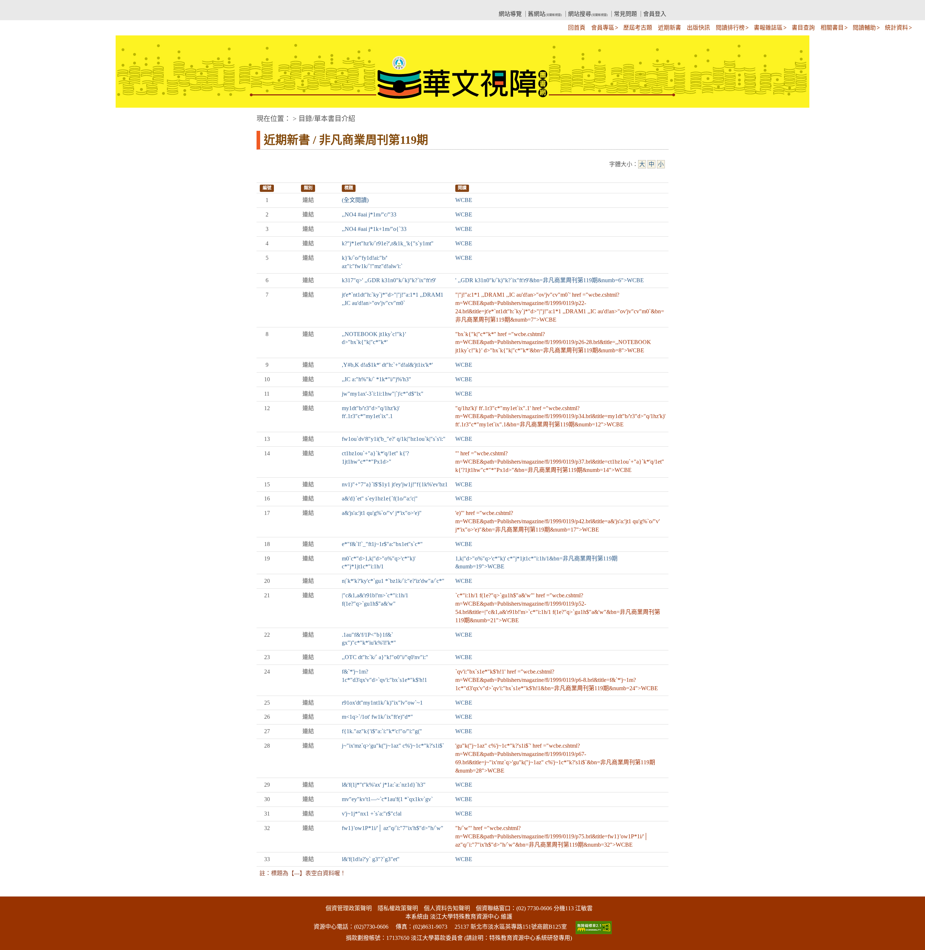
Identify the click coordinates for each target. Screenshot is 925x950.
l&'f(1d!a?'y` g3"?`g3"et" (371, 859)
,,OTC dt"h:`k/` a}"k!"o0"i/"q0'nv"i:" (385, 657)
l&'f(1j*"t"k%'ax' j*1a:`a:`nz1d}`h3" (384, 785)
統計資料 (896, 28)
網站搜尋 (588, 14)
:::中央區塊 (13, 115)
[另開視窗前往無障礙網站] (593, 927)
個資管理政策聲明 (349, 908)
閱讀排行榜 (730, 28)
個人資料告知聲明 (447, 908)
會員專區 (602, 28)
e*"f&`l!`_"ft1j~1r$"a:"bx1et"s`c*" (382, 544)
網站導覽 (510, 14)
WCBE (463, 200)
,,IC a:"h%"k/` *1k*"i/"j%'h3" (376, 379)
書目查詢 (803, 28)
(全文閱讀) (355, 200)
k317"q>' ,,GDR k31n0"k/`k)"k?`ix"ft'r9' (389, 280)
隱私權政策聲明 (398, 908)
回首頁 (576, 28)
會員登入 (654, 14)
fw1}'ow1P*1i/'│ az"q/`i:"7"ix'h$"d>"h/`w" (392, 828)
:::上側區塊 (270, 6)
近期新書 (669, 28)
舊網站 (545, 14)
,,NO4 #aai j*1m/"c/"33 (369, 214)
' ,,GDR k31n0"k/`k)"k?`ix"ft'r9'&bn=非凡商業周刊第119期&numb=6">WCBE (549, 280)
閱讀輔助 (864, 28)
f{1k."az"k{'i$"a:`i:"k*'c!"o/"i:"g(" (382, 731)
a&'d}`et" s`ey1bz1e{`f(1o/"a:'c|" (380, 498)
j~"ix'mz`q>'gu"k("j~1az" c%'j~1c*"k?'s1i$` (393, 746)
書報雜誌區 (768, 28)
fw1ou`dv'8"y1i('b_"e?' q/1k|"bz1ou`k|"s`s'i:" (394, 439)
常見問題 (625, 14)
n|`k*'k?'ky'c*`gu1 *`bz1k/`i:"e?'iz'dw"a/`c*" (393, 581)
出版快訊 (698, 28)
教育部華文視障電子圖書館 (320, 6)
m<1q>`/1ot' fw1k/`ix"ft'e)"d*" (377, 717)
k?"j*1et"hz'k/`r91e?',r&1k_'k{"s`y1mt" (388, 243)
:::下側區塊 (13, 892)
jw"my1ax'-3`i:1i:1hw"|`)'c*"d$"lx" (382, 394)
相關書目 (832, 28)
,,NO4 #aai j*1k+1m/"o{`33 (374, 229)
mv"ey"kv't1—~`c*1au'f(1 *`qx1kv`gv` (387, 799)
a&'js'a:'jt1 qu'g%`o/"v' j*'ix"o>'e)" (382, 513)
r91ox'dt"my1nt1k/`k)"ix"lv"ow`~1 (382, 703)
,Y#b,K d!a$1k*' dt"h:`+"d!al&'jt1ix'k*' (387, 365)
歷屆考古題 (637, 28)
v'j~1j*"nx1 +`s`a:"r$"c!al (371, 814)
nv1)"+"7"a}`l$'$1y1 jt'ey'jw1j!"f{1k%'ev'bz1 (395, 484)
